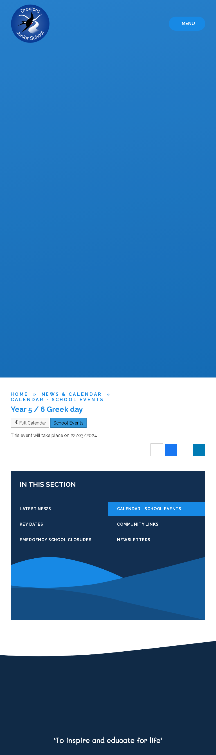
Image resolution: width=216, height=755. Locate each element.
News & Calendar (72, 394)
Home (19, 394)
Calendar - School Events (57, 399)
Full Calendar (32, 423)
